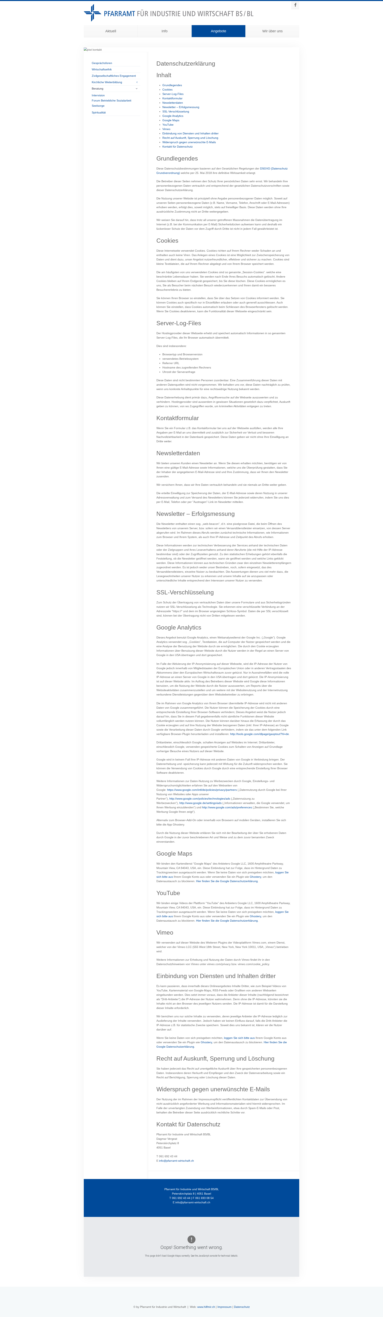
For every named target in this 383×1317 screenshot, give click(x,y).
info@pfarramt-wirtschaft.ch (176, 1160)
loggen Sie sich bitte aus (239, 1037)
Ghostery (255, 876)
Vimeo (166, 129)
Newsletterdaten (172, 102)
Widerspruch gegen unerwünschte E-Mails (189, 142)
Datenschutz (242, 1306)
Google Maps (170, 120)
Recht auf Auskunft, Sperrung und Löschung (190, 137)
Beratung (97, 88)
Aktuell (110, 31)
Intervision (98, 95)
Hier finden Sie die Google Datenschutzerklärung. (227, 881)
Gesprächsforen (102, 63)
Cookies (167, 89)
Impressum (224, 1306)
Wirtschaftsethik (102, 69)
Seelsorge (98, 105)
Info (165, 31)
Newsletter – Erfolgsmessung (180, 107)
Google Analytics (172, 115)
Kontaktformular (172, 98)
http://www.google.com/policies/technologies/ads (199, 798)
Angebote (218, 31)
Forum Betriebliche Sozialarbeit (111, 100)
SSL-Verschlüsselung (175, 111)
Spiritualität (99, 112)
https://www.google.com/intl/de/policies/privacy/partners (202, 789)
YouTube (168, 124)
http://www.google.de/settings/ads (200, 803)
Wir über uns (272, 31)
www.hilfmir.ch (206, 1306)
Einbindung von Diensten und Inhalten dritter (190, 133)
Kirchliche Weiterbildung (107, 82)
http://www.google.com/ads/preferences (227, 807)
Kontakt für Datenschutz (177, 146)
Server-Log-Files (173, 94)
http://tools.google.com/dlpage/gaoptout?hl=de (259, 734)
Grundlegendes (172, 85)
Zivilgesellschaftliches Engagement (114, 75)
